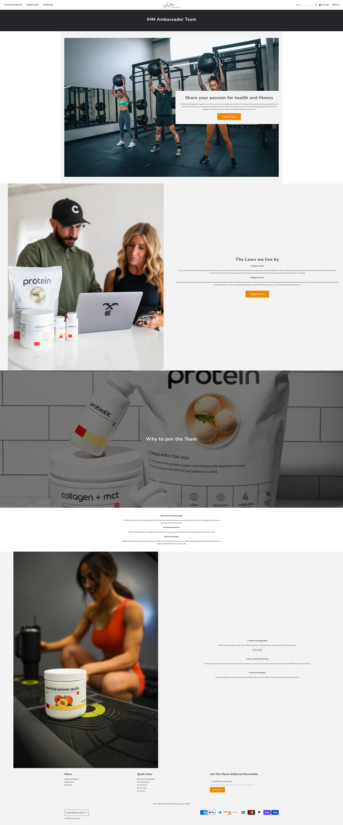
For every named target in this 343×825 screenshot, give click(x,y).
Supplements (33, 4)
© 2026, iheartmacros (72, 818)
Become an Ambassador (146, 779)
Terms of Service (143, 782)
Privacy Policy (142, 785)
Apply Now (229, 116)
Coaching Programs (13, 4)
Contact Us (141, 791)
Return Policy (142, 788)
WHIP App (48, 4)
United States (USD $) (75, 812)
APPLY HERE (257, 650)
